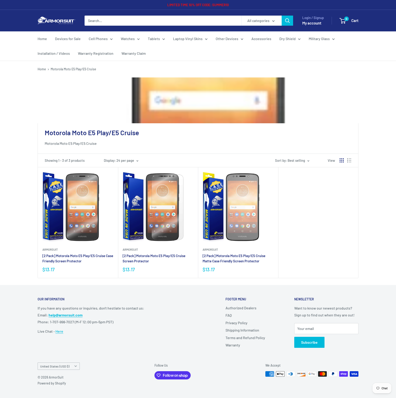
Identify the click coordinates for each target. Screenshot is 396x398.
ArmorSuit (50, 249)
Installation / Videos (54, 53)
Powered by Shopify (52, 383)
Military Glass (319, 38)
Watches (128, 38)
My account (311, 23)
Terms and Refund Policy (245, 337)
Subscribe (309, 342)
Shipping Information (242, 330)
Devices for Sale (68, 38)
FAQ (229, 315)
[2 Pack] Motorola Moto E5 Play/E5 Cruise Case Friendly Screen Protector (77, 258)
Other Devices (227, 38)
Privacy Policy (237, 323)
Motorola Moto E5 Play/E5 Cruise (73, 69)
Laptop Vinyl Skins (188, 38)
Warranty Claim (133, 53)
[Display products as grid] (342, 160)
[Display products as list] (349, 160)
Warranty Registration (95, 53)
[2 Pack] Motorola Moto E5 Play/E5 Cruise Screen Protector (154, 258)
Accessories (261, 38)
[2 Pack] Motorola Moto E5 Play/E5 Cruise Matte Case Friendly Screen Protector (234, 258)
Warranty (233, 345)
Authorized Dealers (241, 308)
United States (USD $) (54, 366)
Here (59, 331)
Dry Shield (287, 38)
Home (42, 38)
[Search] (287, 21)
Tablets (154, 38)
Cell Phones (98, 38)
